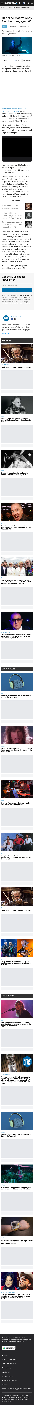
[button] (2, 3)
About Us (5, 1355)
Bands (10, 13)
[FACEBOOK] (12, 319)
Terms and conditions (9, 1364)
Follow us (18, 60)
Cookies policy (6, 1372)
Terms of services (24, 295)
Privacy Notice (27, 297)
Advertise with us (7, 1376)
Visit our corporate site (16, 1341)
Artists (4, 13)
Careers (4, 1384)
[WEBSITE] (15, 319)
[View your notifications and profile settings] (19, 3)
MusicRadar (13, 26)
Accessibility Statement (9, 1380)
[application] (17, 146)
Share (6, 60)
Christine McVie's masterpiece (19, 7)
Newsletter (28, 60)
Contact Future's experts (10, 1359)
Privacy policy (6, 1368)
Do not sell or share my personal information (16, 1389)
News (4, 26)
